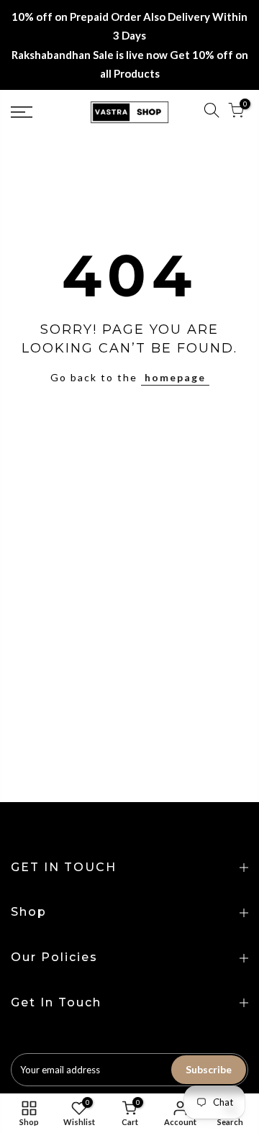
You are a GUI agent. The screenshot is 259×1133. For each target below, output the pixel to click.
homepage (175, 377)
